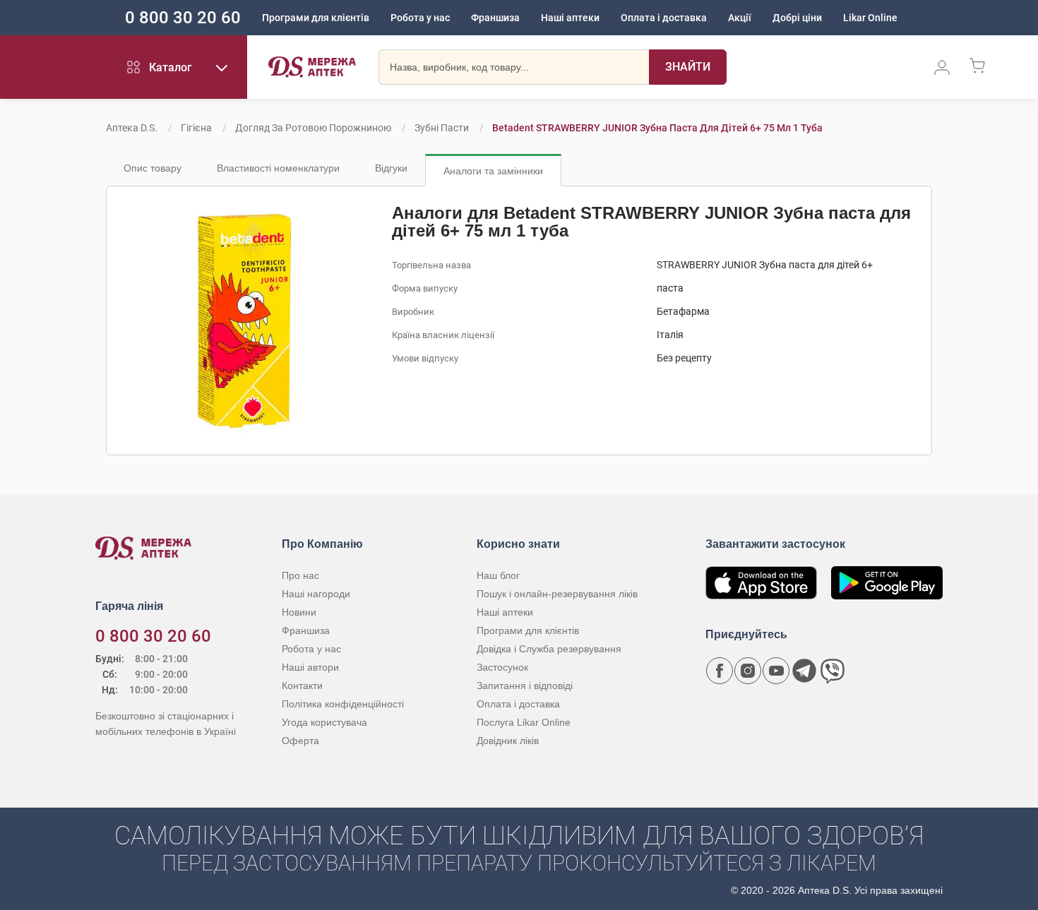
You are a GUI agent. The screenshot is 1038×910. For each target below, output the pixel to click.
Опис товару (152, 168)
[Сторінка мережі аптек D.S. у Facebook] (719, 671)
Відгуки (391, 168)
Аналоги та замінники (493, 170)
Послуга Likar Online (524, 722)
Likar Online (870, 17)
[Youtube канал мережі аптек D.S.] (776, 671)
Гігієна (196, 127)
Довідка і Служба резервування (549, 648)
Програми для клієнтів (315, 17)
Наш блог (498, 575)
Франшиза (495, 17)
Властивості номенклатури (278, 168)
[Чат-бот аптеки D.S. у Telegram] (804, 671)
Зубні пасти (441, 127)
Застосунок (502, 667)
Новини (299, 612)
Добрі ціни (797, 17)
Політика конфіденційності (343, 704)
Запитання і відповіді (525, 685)
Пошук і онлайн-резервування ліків (557, 593)
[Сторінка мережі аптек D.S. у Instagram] (748, 671)
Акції (739, 17)
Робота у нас (420, 17)
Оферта (300, 740)
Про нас (300, 575)
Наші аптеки (570, 17)
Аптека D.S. (131, 127)
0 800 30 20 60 (183, 18)
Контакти (302, 685)
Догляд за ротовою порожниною (313, 127)
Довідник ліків (508, 740)
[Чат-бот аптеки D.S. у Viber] (832, 671)
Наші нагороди (316, 593)
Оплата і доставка (664, 17)
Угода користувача (324, 722)
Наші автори (310, 667)
